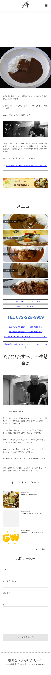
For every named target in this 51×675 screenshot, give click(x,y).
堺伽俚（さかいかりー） (25, 660)
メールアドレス (10, 581)
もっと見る (40, 549)
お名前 (6, 570)
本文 (5, 605)
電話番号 (6, 593)
